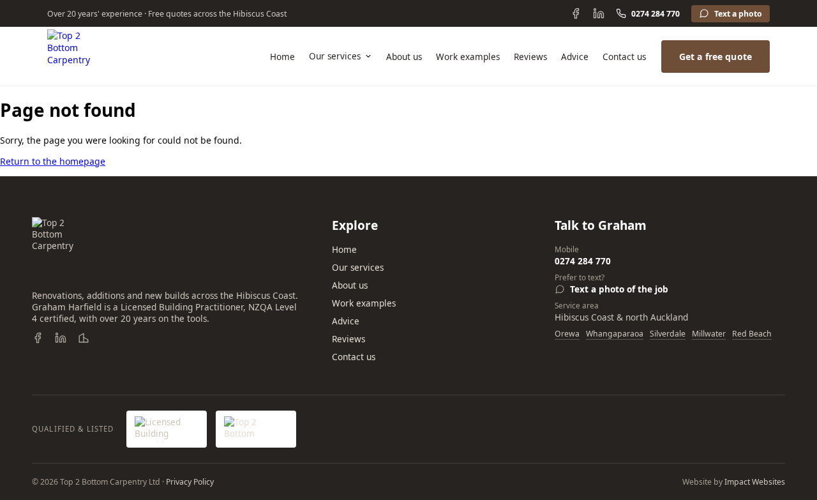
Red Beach (752, 333)
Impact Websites (754, 481)
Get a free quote (715, 56)
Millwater (709, 333)
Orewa (567, 333)
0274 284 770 (655, 13)
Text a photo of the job (619, 289)
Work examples (468, 57)
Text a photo (738, 13)
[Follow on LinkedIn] (598, 13)
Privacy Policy (190, 481)
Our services (335, 56)
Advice (574, 57)
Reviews (530, 57)
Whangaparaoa (614, 333)
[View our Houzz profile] (83, 338)
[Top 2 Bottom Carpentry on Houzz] (256, 429)
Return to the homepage (52, 161)
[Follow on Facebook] (575, 13)
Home (282, 57)
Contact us (624, 57)
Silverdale (668, 333)
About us (404, 57)
